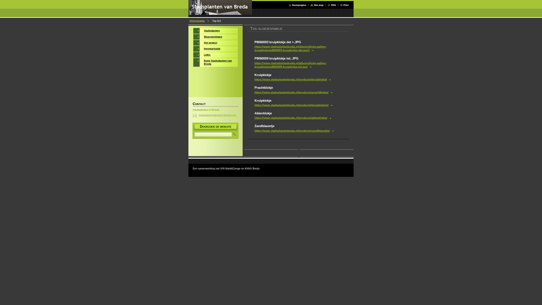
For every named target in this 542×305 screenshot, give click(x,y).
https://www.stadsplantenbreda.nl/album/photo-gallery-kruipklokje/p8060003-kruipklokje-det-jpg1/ (290, 48)
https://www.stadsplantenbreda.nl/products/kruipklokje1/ (291, 105)
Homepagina (299, 5)
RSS (333, 5)
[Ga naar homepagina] (220, 13)
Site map (319, 5)
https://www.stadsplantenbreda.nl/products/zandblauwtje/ (292, 130)
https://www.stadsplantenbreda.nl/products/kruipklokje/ (290, 79)
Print (346, 5)
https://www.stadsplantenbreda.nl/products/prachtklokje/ (291, 92)
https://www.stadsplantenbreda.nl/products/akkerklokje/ (290, 117)
